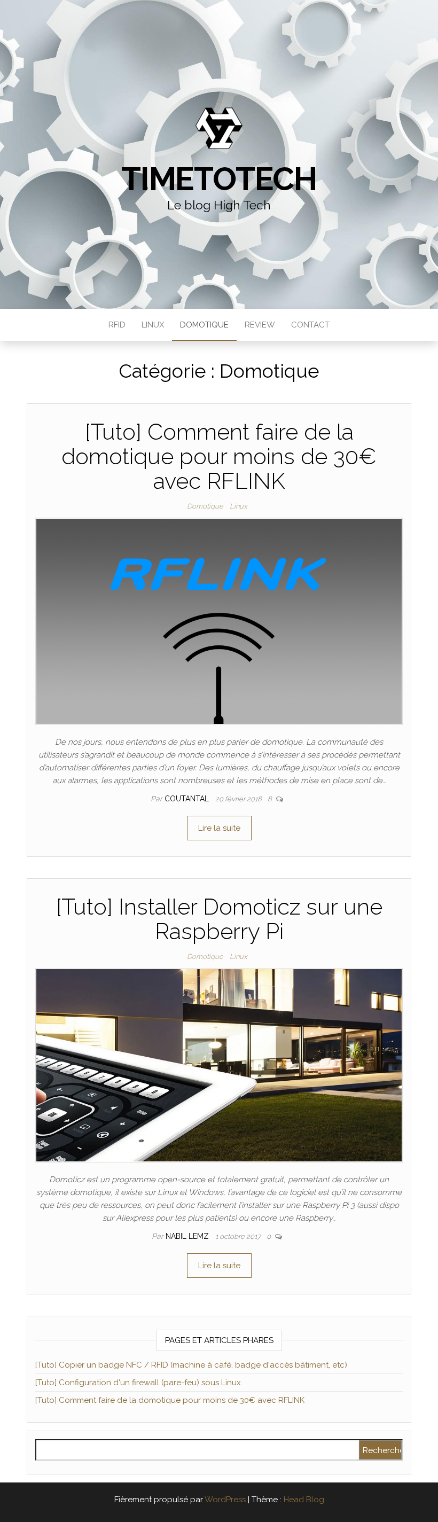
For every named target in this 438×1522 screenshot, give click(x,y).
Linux (153, 325)
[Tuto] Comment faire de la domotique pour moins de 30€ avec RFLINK (219, 456)
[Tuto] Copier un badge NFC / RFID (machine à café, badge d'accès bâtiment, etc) (191, 1365)
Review (260, 325)
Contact (310, 325)
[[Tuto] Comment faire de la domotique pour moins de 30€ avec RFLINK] (219, 621)
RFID (117, 325)
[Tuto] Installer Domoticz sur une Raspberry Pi (219, 919)
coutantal (188, 798)
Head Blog (304, 1499)
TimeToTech (219, 179)
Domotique (204, 325)
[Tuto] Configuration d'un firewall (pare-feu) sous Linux (138, 1382)
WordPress (225, 1499)
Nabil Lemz (188, 1236)
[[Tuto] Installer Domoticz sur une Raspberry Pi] (219, 1064)
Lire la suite (219, 828)
